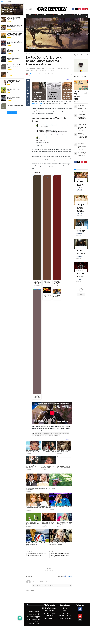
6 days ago (79, 281)
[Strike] (39, 585)
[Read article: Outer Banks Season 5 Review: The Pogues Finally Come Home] (81, 176)
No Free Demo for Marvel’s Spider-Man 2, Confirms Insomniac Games (9, 9)
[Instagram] (80, 619)
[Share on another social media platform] (28, 104)
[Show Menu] (26, 9)
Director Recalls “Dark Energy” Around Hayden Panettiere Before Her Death (82, 117)
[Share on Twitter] (28, 83)
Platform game (36, 435)
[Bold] (33, 585)
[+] (53, 585)
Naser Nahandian (33, 73)
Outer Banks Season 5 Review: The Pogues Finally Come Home (80, 184)
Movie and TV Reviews (61, 14)
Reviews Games (79, 270)
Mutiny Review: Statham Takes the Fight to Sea (80, 230)
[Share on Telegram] (28, 94)
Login (70, 576)
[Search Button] (86, 16)
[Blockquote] (45, 585)
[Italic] (35, 585)
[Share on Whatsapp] (28, 90)
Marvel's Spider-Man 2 (64, 433)
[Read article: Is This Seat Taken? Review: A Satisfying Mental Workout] (81, 85)
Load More (12, 112)
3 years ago (41, 73)
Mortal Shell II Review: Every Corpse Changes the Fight (80, 275)
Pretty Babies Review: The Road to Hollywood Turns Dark (83, 145)
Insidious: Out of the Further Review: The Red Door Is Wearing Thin (80, 252)
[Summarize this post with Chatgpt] (28, 97)
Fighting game (46, 433)
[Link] (49, 585)
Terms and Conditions (38, 1)
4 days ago (79, 235)
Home (27, 1)
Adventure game (38, 433)
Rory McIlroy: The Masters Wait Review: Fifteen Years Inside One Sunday (14, 27)
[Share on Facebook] (28, 80)
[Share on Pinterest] (28, 87)
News (49, 73)
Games (30, 53)
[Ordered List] (41, 585)
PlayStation (34, 53)
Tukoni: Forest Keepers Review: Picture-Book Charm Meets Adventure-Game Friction (14, 34)
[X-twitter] (80, 612)
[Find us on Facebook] (73, 9)
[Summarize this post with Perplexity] (28, 100)
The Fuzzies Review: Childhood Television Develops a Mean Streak (14, 66)
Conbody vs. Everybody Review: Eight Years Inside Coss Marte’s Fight (15, 42)
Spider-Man (56, 435)
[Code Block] (47, 585)
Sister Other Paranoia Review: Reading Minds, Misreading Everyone (14, 97)
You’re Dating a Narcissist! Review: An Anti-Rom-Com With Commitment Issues (14, 19)
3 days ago (79, 215)
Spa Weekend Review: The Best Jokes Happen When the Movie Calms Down (80, 208)
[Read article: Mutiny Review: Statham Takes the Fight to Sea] (81, 224)
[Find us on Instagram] (79, 9)
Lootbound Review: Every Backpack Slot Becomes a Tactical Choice (13, 58)
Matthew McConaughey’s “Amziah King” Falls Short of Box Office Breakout (82, 136)
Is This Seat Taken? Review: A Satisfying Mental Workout (77, 96)
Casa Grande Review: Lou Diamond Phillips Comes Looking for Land (13, 81)
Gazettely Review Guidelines (47, 1)
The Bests (55, 18)
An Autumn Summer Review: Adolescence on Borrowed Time (14, 89)
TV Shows (78, 179)
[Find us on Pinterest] (83, 9)
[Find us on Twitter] (76, 9)
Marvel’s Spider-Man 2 (37, 103)
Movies (77, 202)
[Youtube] (80, 616)
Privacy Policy (31, 1)
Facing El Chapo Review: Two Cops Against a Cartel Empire (82, 127)
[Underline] (37, 585)
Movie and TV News (42, 14)
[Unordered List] (43, 585)
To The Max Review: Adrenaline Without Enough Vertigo (82, 154)
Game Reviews (78, 14)
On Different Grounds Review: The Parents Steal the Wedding (15, 104)
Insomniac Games (54, 433)
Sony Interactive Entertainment (46, 435)
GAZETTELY (52, 9)
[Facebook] (80, 609)
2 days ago (79, 190)
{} (50, 585)
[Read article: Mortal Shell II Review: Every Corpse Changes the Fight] (81, 267)
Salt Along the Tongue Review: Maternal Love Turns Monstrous (15, 73)
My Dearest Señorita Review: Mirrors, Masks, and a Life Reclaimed (14, 50)
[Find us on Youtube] (86, 9)
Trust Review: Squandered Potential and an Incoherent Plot (82, 108)
